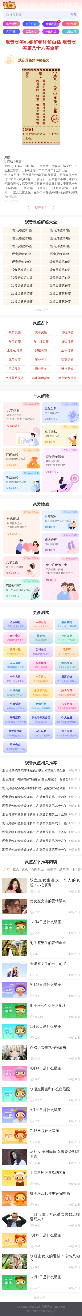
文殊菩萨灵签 (15, 378)
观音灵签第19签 (22, 301)
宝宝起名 (31, 31)
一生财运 (51, 31)
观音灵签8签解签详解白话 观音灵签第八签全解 (41, 770)
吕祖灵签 (67, 341)
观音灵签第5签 (22, 246)
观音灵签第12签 (60, 269)
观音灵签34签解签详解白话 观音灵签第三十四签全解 (41, 798)
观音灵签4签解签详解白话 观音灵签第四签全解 (41, 788)
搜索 (73, 14)
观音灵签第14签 (60, 277)
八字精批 (11, 31)
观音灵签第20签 (60, 301)
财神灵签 (67, 368)
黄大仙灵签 (41, 341)
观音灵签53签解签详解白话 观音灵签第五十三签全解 (41, 816)
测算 (68, 5)
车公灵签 (41, 359)
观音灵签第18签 (60, 293)
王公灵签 (15, 368)
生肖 (50, 5)
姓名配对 (70, 23)
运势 (33, 5)
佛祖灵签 (67, 332)
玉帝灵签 (67, 350)
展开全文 (41, 207)
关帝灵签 (41, 332)
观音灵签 (15, 332)
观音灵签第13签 (22, 277)
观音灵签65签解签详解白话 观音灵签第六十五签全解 (41, 825)
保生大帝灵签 (67, 378)
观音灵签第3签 (22, 238)
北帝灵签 (15, 359)
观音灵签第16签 (60, 285)
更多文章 (39, 1297)
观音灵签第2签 (60, 230)
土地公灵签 (14, 350)
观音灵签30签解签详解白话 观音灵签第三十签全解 (41, 833)
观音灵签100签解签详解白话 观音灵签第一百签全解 (41, 781)
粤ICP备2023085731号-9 (41, 1311)
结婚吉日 (70, 31)
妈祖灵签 (41, 350)
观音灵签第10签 (60, 261)
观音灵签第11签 (22, 269)
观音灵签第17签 (22, 293)
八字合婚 (31, 23)
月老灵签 (15, 341)
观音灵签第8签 (60, 254)
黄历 (59, 5)
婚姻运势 (51, 23)
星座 (24, 5)
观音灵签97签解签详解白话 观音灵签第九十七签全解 (41, 807)
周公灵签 (41, 368)
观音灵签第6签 (60, 246)
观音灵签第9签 (22, 261)
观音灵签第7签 (22, 254)
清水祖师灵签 (41, 378)
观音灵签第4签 (60, 238)
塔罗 (42, 5)
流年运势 (11, 23)
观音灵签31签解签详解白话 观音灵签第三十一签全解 (41, 851)
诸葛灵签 (67, 359)
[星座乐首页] (9, 5)
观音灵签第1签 (22, 230)
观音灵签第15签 (22, 285)
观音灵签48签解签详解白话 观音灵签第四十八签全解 (41, 842)
